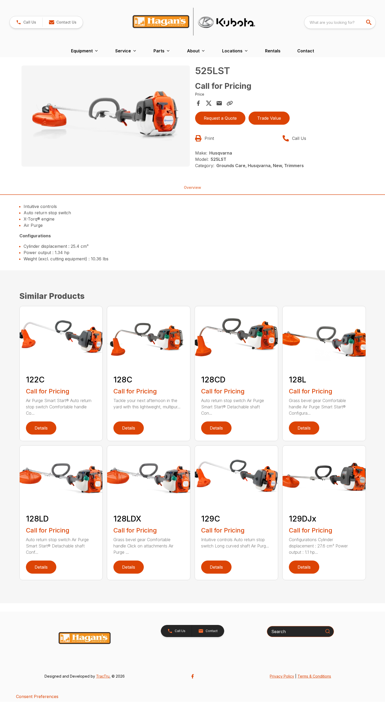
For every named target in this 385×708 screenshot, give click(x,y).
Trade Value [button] (269, 118)
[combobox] (340, 22)
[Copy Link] (230, 103)
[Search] (327, 631)
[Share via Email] (219, 103)
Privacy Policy (282, 676)
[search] (369, 22)
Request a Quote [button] (220, 118)
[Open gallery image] (105, 116)
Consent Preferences (37, 696)
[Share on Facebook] (198, 103)
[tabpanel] (105, 116)
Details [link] (41, 428)
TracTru (102, 676)
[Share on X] (209, 103)
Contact (305, 50)
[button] (26, 22)
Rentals (272, 50)
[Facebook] (192, 676)
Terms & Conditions (314, 676)
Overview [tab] (192, 187)
